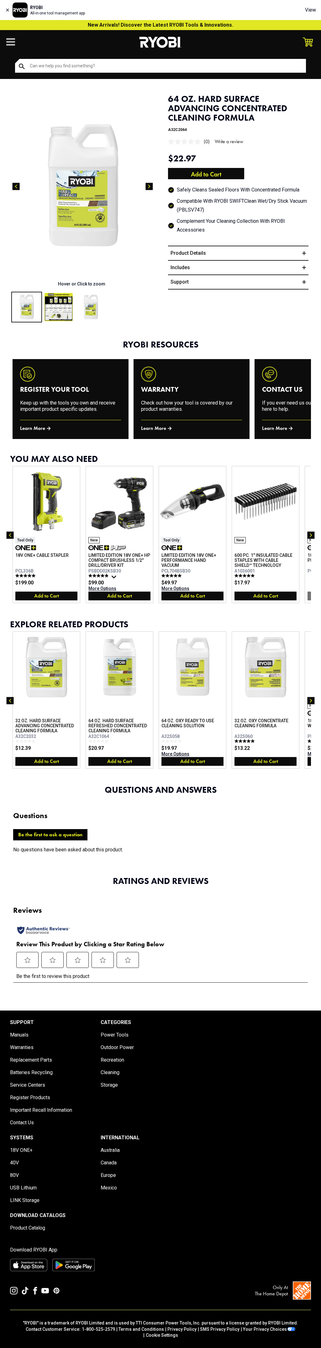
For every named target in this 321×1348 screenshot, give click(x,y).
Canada (109, 1163)
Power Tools (115, 1035)
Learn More (32, 428)
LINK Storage (24, 1200)
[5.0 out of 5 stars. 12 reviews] (26, 575)
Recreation (112, 1060)
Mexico (109, 1188)
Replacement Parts (31, 1060)
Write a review (229, 141)
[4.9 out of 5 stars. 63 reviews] (99, 575)
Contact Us (22, 1123)
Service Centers (27, 1085)
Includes (180, 267)
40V (14, 1163)
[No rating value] (186, 142)
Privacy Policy (182, 1329)
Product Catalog (27, 1228)
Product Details (188, 253)
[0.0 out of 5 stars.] (26, 741)
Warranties (22, 1047)
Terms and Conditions (141, 1329)
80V (14, 1175)
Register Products (30, 1097)
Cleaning (110, 1072)
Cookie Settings (162, 1335)
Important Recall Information (41, 1110)
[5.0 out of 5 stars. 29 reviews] (172, 575)
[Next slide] (149, 186)
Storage (109, 1085)
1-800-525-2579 (98, 1329)
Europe (108, 1175)
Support (180, 282)
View (310, 10)
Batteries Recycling (31, 1072)
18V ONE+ (21, 1150)
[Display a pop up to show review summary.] (114, 578)
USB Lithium (23, 1188)
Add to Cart (206, 174)
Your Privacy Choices (265, 1329)
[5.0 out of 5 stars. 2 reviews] (245, 741)
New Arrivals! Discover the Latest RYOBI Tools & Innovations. (160, 25)
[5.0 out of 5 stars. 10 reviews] (245, 575)
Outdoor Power (117, 1047)
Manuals (19, 1035)
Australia (110, 1150)
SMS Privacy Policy (219, 1329)
